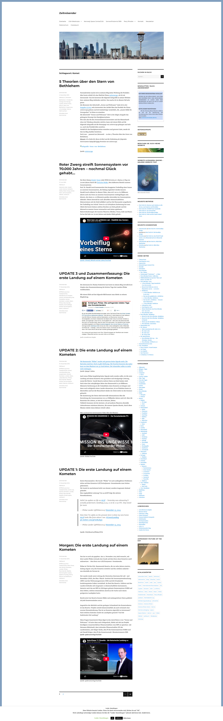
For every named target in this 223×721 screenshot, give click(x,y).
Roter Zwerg (66, 191)
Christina (141, 236)
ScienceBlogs (68, 304)
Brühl (143, 409)
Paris (143, 424)
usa (154, 613)
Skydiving (142, 490)
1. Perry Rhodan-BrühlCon (150, 303)
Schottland (144, 459)
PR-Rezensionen (145, 336)
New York (144, 486)
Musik (141, 389)
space (61, 308)
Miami (143, 484)
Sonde (61, 306)
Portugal (143, 455)
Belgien (143, 400)
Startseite (62, 21)
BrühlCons (145, 290)
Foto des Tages (143, 380)
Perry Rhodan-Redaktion (147, 314)
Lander (67, 301)
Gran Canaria (147, 470)
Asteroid (61, 187)
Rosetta (61, 304)
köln (151, 588)
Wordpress (154, 616)
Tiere (140, 492)
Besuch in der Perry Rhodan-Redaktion (153, 316)
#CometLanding (112, 517)
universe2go (113, 95)
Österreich (143, 451)
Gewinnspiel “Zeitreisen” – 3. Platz (150, 274)
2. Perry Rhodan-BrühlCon (150, 298)
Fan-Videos (144, 272)
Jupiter (61, 103)
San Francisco (144, 353)
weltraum (66, 194)
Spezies (65, 383)
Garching (144, 415)
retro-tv (141, 526)
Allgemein (142, 367)
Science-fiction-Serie (144, 607)
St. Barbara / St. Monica (147, 355)
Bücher (141, 371)
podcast (140, 597)
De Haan (144, 402)
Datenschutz (63, 25)
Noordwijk (145, 442)
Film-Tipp (142, 378)
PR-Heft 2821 (145, 333)
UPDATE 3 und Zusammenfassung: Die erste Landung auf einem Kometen (94, 275)
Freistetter (62, 299)
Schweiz (143, 460)
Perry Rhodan (128, 21)
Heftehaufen (142, 519)
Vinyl (140, 493)
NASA (160, 591)
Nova (69, 103)
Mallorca (144, 481)
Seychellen (144, 462)
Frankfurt (144, 413)
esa (73, 297)
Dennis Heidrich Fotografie (146, 517)
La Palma (145, 475)
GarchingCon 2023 (144, 261)
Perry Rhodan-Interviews (149, 323)
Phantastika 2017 (145, 325)
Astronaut (156, 576)
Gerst (139, 585)
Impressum (75, 25)
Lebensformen (63, 377)
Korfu (142, 426)
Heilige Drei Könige (64, 101)
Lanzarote (146, 477)
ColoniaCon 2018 (146, 305)
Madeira (144, 457)
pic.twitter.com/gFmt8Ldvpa (91, 520)
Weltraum (62, 97)
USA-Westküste (74, 21)
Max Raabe (142, 387)
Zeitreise (140, 619)
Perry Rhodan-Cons (146, 281)
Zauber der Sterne (144, 530)
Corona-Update (143, 376)
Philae (61, 303)
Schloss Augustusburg (144, 600)
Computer (142, 373)
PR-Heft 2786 (146, 331)
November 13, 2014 (113, 510)
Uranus (69, 109)
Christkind (69, 100)
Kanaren (144, 466)
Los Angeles (144, 351)
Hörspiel (143, 395)
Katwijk (144, 440)
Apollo (150, 576)
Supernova (69, 107)
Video (157, 613)
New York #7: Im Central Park (147, 210)
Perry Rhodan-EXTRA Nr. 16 (149, 342)
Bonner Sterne (143, 511)
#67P (103, 500)
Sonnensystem (67, 192)
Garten (141, 385)
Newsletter (150, 21)
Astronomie (141, 579)
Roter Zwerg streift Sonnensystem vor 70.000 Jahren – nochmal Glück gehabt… (93, 168)
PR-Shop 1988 (146, 334)
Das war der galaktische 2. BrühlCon (153, 296)
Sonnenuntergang (143, 610)
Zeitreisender (67, 13)
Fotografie (142, 382)
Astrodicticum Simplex (65, 295)
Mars (146, 591)
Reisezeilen (142, 524)
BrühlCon (141, 582)
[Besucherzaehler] (151, 134)
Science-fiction (148, 604)
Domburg (144, 437)
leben (71, 301)
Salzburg (144, 453)
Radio (140, 393)
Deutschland (144, 407)
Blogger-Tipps (143, 369)
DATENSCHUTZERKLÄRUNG (149, 117)
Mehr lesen (127, 718)
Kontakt (140, 21)
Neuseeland (144, 429)
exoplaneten (62, 374)
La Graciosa (146, 473)
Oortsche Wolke (102, 182)
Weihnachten (63, 111)
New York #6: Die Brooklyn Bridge (148, 212)
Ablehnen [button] (119, 718)
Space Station (142, 613)
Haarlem (144, 438)
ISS (161, 585)
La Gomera (146, 471)
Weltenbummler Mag (145, 528)
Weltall (61, 194)
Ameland (144, 433)
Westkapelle (145, 446)
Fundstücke (142, 384)
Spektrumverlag (64, 574)
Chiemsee (144, 411)
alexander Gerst (142, 576)
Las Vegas (143, 349)
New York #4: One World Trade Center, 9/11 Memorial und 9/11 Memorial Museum (151, 237)
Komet (66, 103)
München (144, 420)
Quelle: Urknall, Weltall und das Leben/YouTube (95, 260)
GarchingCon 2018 (147, 307)
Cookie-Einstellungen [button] (101, 718)
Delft (143, 435)
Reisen (141, 398)
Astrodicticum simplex (145, 510)
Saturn (61, 105)
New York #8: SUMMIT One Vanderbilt (149, 209)
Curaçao (143, 406)
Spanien (143, 464)
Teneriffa (145, 479)
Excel (142, 374)
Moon (155, 591)
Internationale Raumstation (151, 585)
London (143, 428)
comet (61, 297)
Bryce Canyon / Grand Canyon (149, 347)
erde (65, 187)
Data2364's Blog (143, 513)
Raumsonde (66, 303)
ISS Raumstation (143, 521)
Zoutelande (145, 449)
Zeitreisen (68, 97)
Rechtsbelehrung (149, 597)
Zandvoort (145, 448)
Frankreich (144, 422)
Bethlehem (62, 100)
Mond (150, 591)
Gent (143, 404)
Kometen (62, 301)
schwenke (155, 600)
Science (140, 604)
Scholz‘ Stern (95, 180)
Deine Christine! (143, 515)
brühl (158, 579)
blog (147, 579)
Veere (143, 444)
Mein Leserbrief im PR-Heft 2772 (151, 329)
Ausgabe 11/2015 (85, 107)
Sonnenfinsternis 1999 (113, 21)
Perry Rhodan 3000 (147, 312)
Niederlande (144, 431)
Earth (146, 582)
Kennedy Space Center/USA (93, 21)
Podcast (143, 396)
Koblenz (144, 417)
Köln (143, 418)
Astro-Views (70, 565)
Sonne (153, 607)
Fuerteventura (147, 468)
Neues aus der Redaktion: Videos (151, 322)
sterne (71, 574)
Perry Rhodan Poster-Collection (149, 276)
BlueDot (152, 579)
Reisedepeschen (143, 522)
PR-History (144, 327)
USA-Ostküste (144, 482)
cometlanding (67, 297)
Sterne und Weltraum (65, 576)
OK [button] (112, 718)
